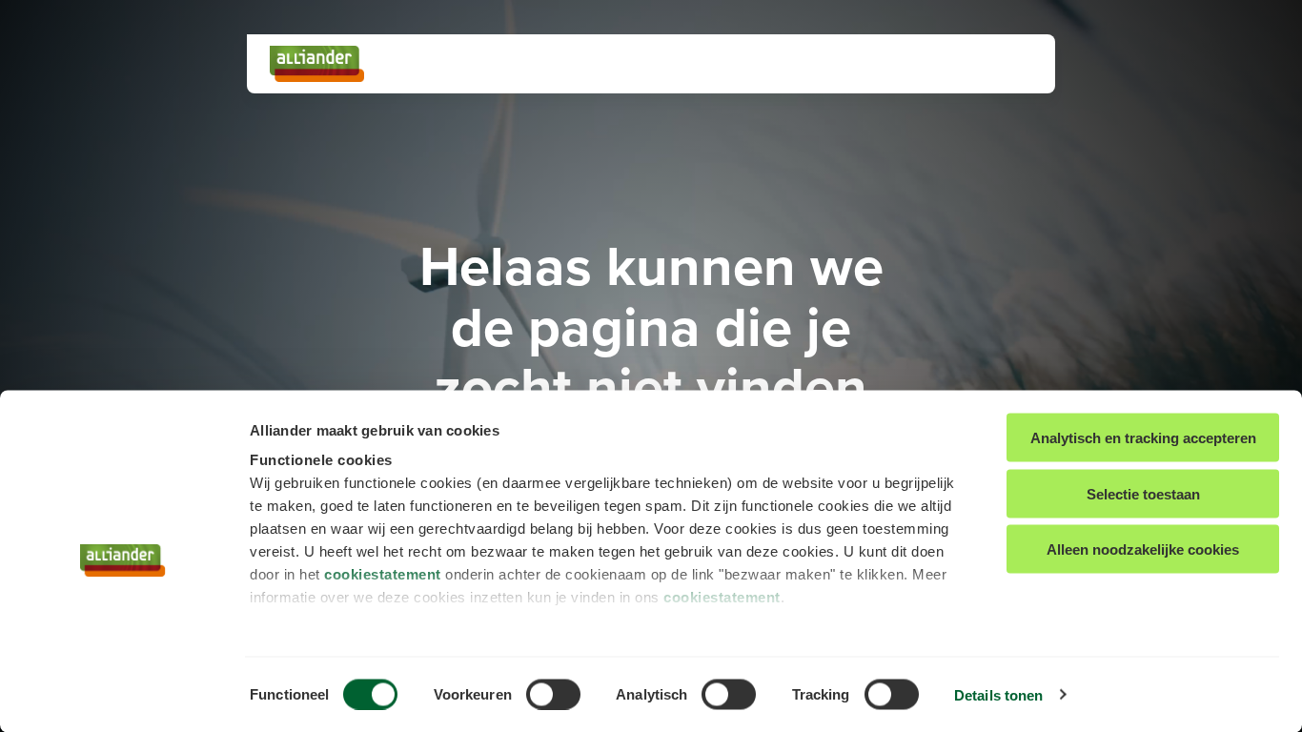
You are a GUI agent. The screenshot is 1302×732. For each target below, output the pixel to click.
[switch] (553, 694)
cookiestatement (382, 574)
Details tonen (998, 694)
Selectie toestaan (1143, 493)
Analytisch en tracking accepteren (1143, 438)
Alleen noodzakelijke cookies (1143, 549)
